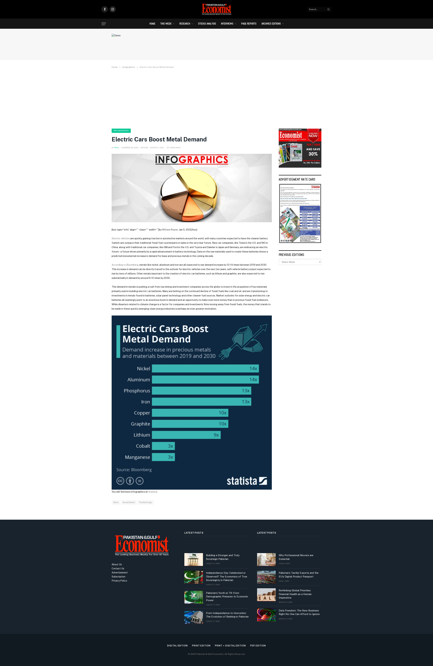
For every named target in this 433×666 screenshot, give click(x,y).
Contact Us (118, 568)
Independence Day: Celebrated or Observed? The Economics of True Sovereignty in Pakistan (226, 576)
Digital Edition (177, 645)
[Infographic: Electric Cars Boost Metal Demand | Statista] (192, 402)
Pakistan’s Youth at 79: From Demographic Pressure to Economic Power (227, 596)
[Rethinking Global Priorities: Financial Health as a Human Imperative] (266, 594)
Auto (116, 502)
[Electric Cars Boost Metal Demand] (192, 188)
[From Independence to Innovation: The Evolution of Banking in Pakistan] (193, 617)
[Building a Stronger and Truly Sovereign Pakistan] (193, 559)
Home (152, 23)
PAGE (116, 148)
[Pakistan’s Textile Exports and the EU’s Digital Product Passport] (266, 577)
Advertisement (120, 572)
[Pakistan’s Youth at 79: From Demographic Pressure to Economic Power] (193, 597)
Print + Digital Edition (230, 645)
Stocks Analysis (207, 23)
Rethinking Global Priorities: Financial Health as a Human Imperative (295, 594)
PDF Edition (258, 645)
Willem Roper (170, 229)
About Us (117, 564)
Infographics (121, 130)
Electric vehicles (121, 238)
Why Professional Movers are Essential (296, 557)
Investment (129, 502)
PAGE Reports (248, 23)
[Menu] (103, 24)
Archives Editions (271, 23)
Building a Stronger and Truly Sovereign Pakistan (223, 557)
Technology (145, 502)
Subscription (118, 576)
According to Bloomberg (125, 264)
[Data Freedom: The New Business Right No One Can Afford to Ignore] (266, 614)
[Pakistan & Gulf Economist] (216, 9)
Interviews (227, 23)
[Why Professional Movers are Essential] (266, 559)
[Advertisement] (216, 98)
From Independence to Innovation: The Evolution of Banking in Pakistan (227, 615)
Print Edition (201, 645)
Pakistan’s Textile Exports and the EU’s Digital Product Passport (298, 574)
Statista (152, 491)
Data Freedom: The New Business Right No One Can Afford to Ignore (299, 612)
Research (184, 23)
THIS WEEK (166, 23)
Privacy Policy (119, 580)
